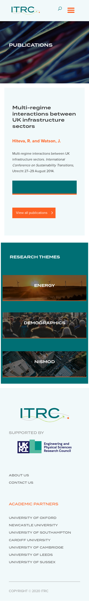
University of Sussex (32, 562)
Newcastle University (33, 525)
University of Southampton (40, 532)
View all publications (31, 213)
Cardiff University (30, 540)
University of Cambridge (36, 547)
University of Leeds (31, 555)
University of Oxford (32, 518)
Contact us (21, 482)
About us (19, 475)
